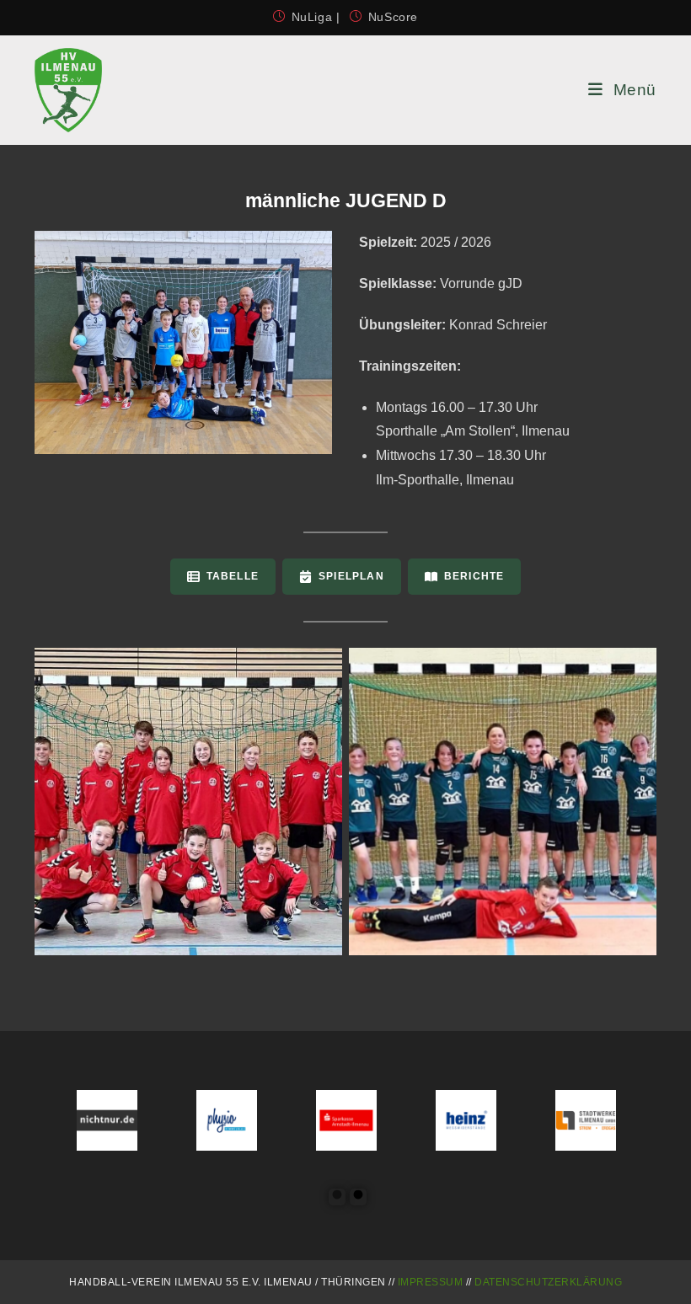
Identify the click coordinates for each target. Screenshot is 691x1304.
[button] (223, 576)
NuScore (393, 17)
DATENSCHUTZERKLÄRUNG (548, 1282)
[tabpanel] (61, 1120)
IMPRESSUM (430, 1282)
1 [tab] (337, 1197)
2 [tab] (358, 1197)
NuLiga (314, 17)
